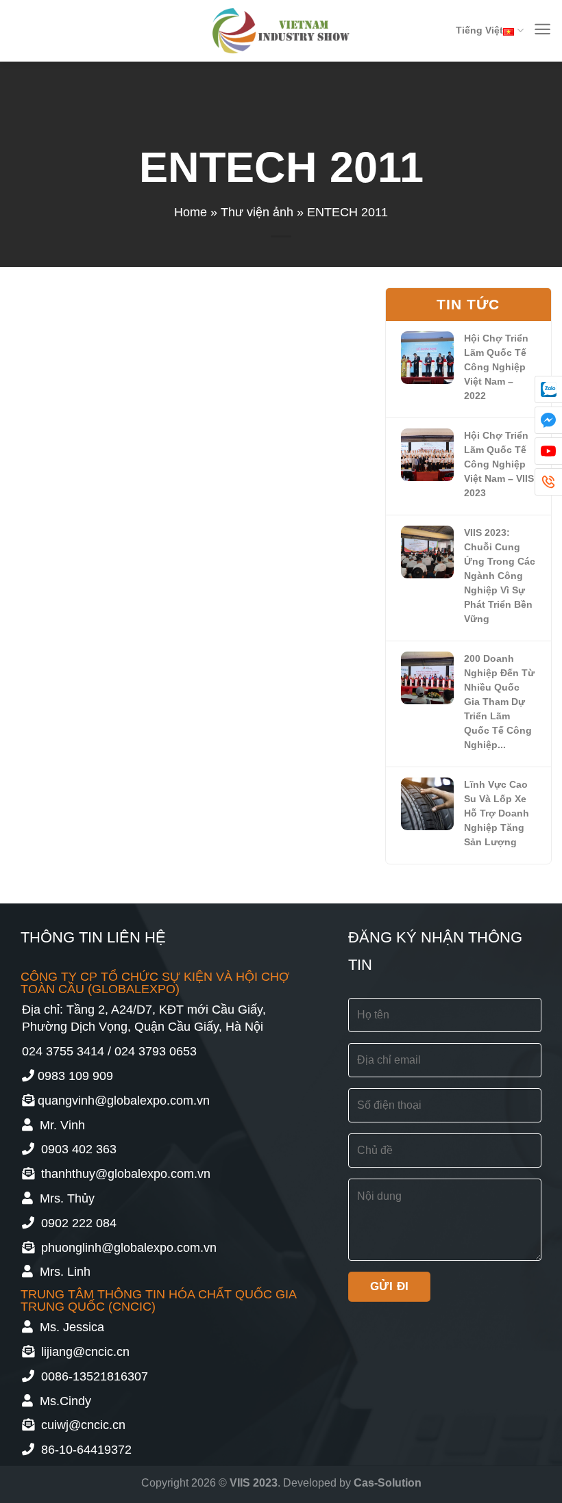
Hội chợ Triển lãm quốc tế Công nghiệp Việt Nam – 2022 (496, 367)
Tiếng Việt (479, 30)
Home (190, 212)
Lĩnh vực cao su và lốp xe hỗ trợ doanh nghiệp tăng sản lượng (496, 813)
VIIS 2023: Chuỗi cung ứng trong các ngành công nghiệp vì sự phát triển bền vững (499, 575)
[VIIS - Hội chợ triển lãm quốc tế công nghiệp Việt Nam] (281, 30)
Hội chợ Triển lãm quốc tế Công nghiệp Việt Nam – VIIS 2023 (499, 464)
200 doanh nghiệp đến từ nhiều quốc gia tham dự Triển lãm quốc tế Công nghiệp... (499, 701)
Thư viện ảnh (257, 212)
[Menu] (542, 29)
